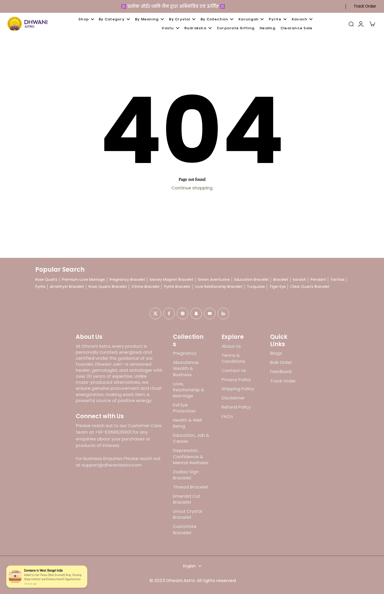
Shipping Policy (238, 389)
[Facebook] (169, 313)
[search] (351, 24)
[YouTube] (210, 313)
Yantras (337, 279)
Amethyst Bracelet (67, 286)
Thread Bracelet (190, 487)
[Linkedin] (223, 313)
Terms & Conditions (233, 358)
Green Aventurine (214, 279)
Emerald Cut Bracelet (186, 499)
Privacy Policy (236, 380)
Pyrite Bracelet (177, 286)
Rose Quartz (46, 279)
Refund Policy (236, 407)
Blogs (276, 353)
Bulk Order (281, 362)
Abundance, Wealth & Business (186, 368)
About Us (231, 346)
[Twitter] (155, 313)
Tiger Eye (277, 286)
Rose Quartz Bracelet (108, 286)
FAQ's (227, 417)
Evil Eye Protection (184, 408)
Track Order (365, 6)
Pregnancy (184, 353)
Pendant (318, 279)
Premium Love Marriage (83, 279)
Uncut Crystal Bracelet (187, 514)
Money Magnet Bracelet (171, 279)
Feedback (281, 372)
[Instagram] (182, 313)
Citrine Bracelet (145, 286)
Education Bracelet (251, 279)
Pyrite (40, 286)
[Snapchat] (196, 313)
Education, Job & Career (191, 438)
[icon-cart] (372, 24)
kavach (299, 279)
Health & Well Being (187, 423)
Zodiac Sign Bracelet (186, 475)
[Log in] (360, 24)
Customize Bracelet (184, 529)
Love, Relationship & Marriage (188, 390)
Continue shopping (192, 188)
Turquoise (256, 286)
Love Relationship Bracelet (218, 286)
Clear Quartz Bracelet (310, 286)
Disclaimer (233, 398)
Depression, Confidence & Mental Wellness (190, 456)
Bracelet (280, 279)
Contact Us (234, 371)
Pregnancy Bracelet (127, 279)
